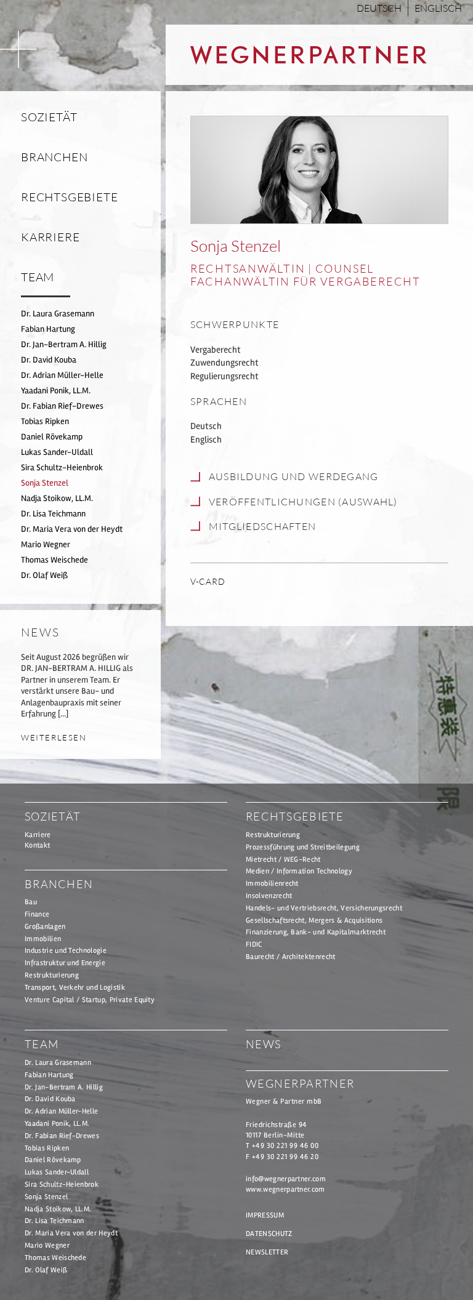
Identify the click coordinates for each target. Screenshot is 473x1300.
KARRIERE (50, 237)
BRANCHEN (54, 157)
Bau (31, 902)
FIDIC (254, 944)
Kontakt (37, 845)
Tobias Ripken (45, 421)
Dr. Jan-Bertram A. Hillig (64, 344)
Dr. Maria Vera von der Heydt (72, 529)
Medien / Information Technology (299, 871)
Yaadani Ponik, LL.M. (56, 390)
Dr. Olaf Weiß (44, 575)
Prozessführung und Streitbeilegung (303, 847)
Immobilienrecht (272, 883)
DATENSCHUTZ (269, 1233)
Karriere (38, 835)
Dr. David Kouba (48, 360)
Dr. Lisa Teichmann (53, 513)
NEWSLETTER (267, 1252)
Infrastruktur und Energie (65, 963)
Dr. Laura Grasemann (57, 313)
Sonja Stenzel (44, 483)
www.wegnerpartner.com (285, 1189)
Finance (37, 914)
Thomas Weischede (54, 560)
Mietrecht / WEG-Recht (283, 859)
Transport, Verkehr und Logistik (75, 987)
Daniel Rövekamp (52, 436)
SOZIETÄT (49, 117)
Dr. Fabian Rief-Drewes (62, 406)
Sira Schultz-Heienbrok (62, 467)
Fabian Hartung (48, 329)
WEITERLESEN (54, 737)
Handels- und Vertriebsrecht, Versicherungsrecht (324, 908)
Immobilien (43, 939)
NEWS (263, 1044)
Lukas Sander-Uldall (57, 452)
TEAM (37, 277)
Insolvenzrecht (269, 896)
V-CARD (207, 581)
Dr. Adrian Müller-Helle (62, 375)
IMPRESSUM (265, 1215)
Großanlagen (45, 926)
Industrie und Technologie (66, 950)
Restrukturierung (52, 975)
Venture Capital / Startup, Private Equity (90, 1000)
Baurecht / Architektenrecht (291, 956)
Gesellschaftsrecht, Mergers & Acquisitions (314, 920)
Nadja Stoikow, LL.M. (57, 498)
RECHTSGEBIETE (69, 197)
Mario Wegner (45, 544)
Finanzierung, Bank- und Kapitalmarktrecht (316, 932)
